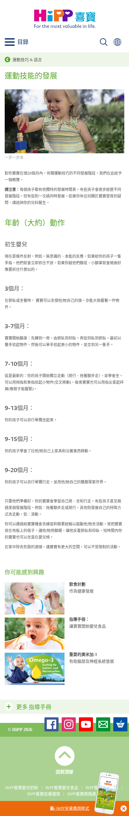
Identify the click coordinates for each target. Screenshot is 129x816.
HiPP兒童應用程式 (69, 808)
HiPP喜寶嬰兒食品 (61, 787)
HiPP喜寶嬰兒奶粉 (21, 787)
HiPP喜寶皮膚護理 (43, 794)
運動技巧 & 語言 (27, 59)
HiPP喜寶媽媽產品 (83, 794)
